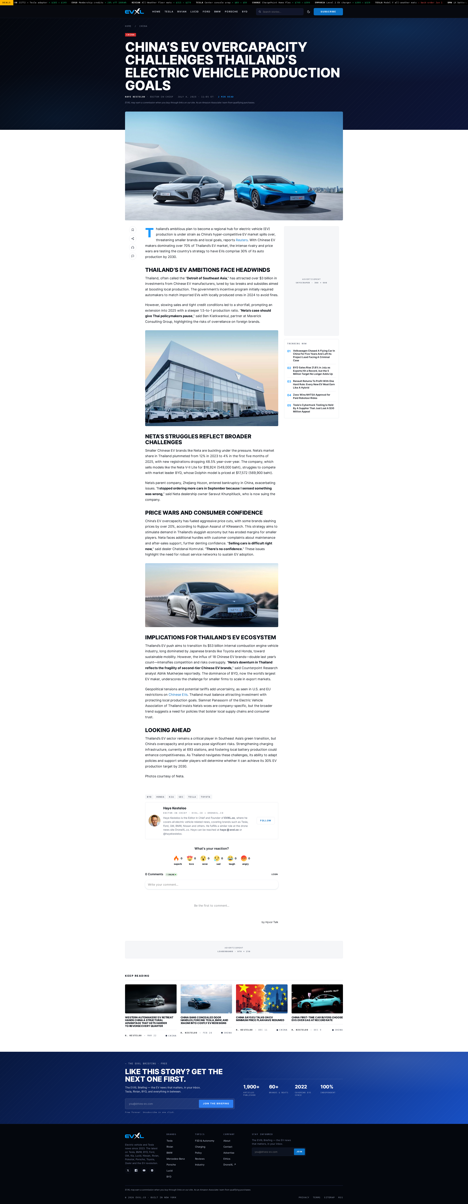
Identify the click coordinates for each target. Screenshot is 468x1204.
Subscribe (328, 11)
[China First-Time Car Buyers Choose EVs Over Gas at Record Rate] (317, 998)
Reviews (200, 1158)
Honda (160, 797)
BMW (217, 11)
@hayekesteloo (172, 833)
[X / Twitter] (128, 1170)
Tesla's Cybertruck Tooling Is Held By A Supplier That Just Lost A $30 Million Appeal (313, 408)
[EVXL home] (134, 11)
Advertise (228, 1152)
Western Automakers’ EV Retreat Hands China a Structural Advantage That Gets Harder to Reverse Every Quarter (149, 1021)
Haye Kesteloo (174, 808)
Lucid (194, 11)
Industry (199, 1164)
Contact (227, 1146)
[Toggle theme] (308, 11)
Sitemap (329, 1197)
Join (299, 1151)
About (226, 1140)
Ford (206, 11)
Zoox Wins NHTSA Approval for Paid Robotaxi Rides (311, 396)
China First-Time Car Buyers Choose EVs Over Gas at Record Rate (317, 1019)
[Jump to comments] (132, 256)
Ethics (226, 1158)
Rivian (182, 11)
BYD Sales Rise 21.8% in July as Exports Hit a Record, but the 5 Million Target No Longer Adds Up (313, 370)
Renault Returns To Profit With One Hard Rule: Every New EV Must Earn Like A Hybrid (314, 384)
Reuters (242, 240)
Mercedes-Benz (176, 1158)
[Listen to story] (132, 247)
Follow (265, 820)
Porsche (231, 11)
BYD (245, 11)
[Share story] (132, 238)
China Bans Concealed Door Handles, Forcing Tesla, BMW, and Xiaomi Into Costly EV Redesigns (204, 1020)
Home (156, 11)
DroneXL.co (182, 829)
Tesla (169, 11)
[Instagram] (152, 1170)
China (143, 26)
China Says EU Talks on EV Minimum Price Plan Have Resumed (260, 1019)
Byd (149, 797)
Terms (316, 1197)
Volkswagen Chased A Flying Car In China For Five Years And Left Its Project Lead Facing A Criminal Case (314, 355)
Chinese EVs (178, 694)
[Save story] (132, 229)
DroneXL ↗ (229, 1164)
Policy (198, 1152)
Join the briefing (216, 1103)
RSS (340, 1197)
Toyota (205, 797)
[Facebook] (136, 1170)
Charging (200, 1146)
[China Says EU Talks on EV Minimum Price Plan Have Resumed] (262, 998)
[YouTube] (144, 1170)
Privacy (304, 1197)
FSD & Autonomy (204, 1140)
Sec (181, 797)
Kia (171, 797)
